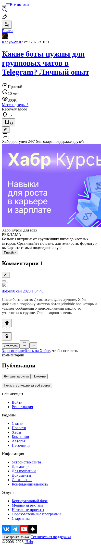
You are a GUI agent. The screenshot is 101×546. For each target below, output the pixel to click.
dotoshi (7, 291)
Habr (29, 542)
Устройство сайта (26, 462)
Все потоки (19, 4)
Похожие (39, 376)
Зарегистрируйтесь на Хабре (26, 351)
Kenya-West (11, 42)
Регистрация (22, 407)
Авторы (18, 441)
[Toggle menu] (4, 6)
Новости (19, 428)
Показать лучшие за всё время (27, 385)
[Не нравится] (7, 336)
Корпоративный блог (30, 501)
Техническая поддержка (51, 537)
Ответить (11, 346)
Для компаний (24, 471)
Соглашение (22, 480)
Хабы (16, 432)
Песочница (21, 445)
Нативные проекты (28, 510)
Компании (20, 437)
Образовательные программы (36, 514)
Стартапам (21, 518)
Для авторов (22, 466)
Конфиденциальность (30, 484)
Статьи (18, 423)
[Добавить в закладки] (24, 344)
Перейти (10, 253)
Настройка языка (16, 537)
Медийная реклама (27, 505)
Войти (17, 402)
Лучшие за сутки (16, 376)
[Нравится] (7, 323)
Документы (21, 475)
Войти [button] (7, 31)
